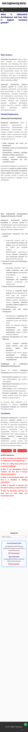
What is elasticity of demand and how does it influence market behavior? (14, 486)
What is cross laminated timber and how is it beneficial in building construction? (14, 479)
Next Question (22, 450)
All (14, 450)
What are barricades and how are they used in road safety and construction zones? (14, 493)
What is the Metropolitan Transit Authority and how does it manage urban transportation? (14, 472)
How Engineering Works (14, 3)
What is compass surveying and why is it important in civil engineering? (14, 459)
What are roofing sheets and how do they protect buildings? (14, 465)
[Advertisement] (14, 38)
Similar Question (6, 450)
